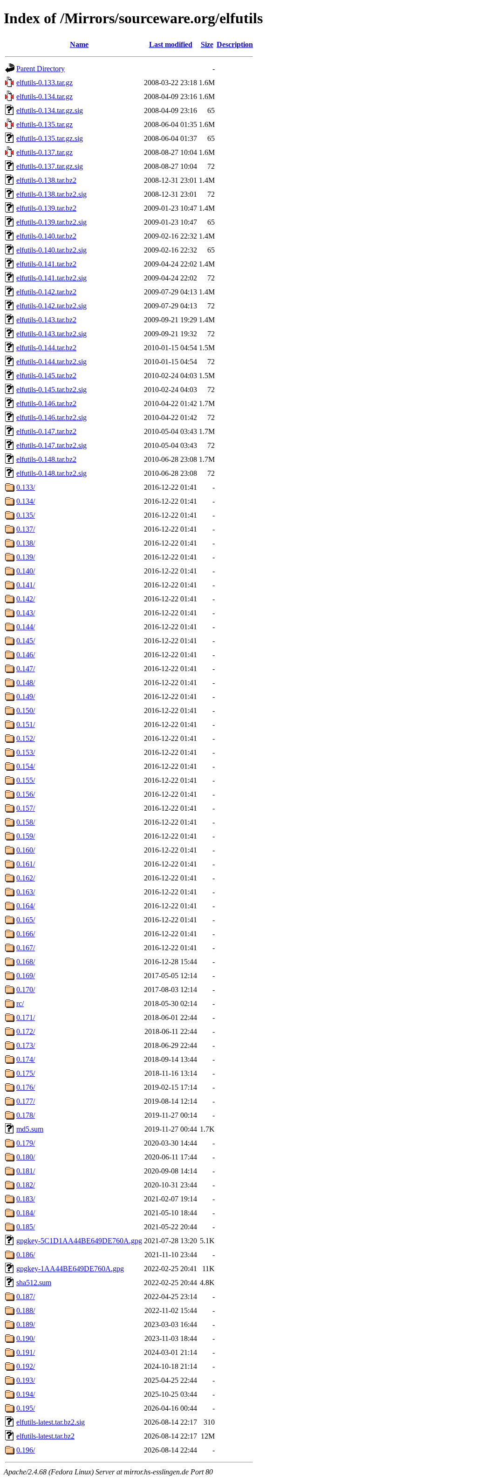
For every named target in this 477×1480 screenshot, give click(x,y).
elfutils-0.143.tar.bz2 (46, 320)
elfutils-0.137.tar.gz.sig (49, 166)
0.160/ (25, 850)
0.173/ (25, 1045)
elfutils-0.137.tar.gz (44, 152)
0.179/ (25, 1143)
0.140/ (25, 571)
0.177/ (25, 1101)
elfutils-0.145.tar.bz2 (46, 376)
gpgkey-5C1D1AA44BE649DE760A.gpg (79, 1241)
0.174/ (25, 1059)
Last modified (170, 44)
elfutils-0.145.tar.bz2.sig (51, 389)
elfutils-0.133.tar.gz (44, 83)
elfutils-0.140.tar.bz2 (46, 236)
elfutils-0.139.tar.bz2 (46, 208)
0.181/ (25, 1171)
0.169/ (25, 976)
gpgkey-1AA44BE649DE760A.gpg (70, 1269)
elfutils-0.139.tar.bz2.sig (51, 222)
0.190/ (25, 1338)
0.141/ (25, 585)
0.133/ (25, 487)
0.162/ (25, 878)
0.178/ (25, 1115)
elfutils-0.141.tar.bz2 (46, 264)
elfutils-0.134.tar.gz (44, 96)
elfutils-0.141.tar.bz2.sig (51, 278)
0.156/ (25, 794)
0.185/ (25, 1227)
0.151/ (25, 724)
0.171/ (25, 1017)
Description (235, 44)
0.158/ (25, 822)
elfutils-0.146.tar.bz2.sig (51, 417)
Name (79, 44)
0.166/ (25, 934)
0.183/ (25, 1199)
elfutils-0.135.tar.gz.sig (49, 138)
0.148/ (25, 683)
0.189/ (25, 1324)
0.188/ (25, 1310)
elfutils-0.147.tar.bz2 (46, 431)
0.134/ (25, 501)
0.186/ (25, 1255)
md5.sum (29, 1129)
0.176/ (25, 1087)
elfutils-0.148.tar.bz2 (46, 459)
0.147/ (25, 669)
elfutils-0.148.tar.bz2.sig (51, 473)
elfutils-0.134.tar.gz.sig (49, 110)
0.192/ (25, 1366)
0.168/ (25, 962)
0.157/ (25, 808)
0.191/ (25, 1352)
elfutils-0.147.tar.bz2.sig (51, 445)
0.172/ (25, 1031)
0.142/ (25, 599)
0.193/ (25, 1380)
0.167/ (25, 948)
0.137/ (25, 529)
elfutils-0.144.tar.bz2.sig (51, 362)
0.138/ (25, 543)
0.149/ (25, 696)
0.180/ (25, 1157)
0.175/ (25, 1073)
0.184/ (25, 1213)
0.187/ (25, 1296)
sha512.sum (33, 1283)
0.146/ (25, 655)
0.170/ (25, 989)
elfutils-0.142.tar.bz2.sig (51, 306)
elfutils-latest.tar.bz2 (45, 1436)
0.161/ (25, 864)
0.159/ (25, 836)
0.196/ (25, 1450)
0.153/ (25, 752)
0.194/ (25, 1394)
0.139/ (25, 557)
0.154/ (25, 766)
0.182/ (25, 1185)
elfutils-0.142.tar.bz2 (46, 292)
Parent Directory (40, 69)
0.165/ (25, 920)
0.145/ (25, 641)
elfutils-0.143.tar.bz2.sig (51, 334)
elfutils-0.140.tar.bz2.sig (51, 250)
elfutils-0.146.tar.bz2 (46, 403)
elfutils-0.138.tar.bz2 (46, 180)
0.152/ (25, 738)
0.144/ (25, 627)
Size (207, 44)
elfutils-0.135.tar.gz (44, 124)
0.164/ (25, 906)
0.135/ (25, 515)
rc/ (20, 1003)
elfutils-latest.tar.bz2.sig (50, 1422)
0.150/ (25, 710)
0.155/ (25, 780)
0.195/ (25, 1408)
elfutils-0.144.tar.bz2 (46, 348)
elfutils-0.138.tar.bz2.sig (51, 194)
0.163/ (25, 892)
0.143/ (25, 613)
